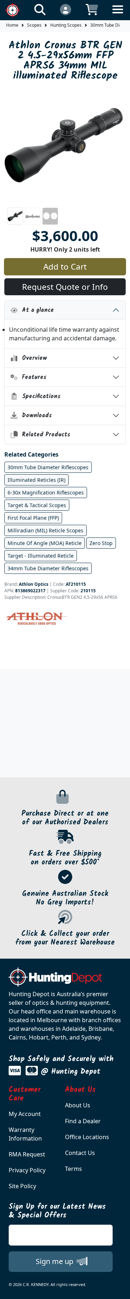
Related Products (44, 434)
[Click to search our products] (40, 9)
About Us (77, 1105)
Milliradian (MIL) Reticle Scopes (45, 530)
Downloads (35, 415)
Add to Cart (65, 266)
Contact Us (80, 1153)
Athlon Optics (33, 584)
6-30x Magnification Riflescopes (46, 492)
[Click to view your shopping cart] (91, 9)
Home (12, 25)
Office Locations (87, 1137)
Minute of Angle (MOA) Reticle (45, 543)
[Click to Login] (65, 9)
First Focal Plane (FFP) (33, 517)
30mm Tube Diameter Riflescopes (48, 467)
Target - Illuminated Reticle (41, 555)
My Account (25, 1114)
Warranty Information (25, 1134)
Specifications (39, 396)
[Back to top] (120, 1289)
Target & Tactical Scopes (37, 505)
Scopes (34, 25)
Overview (32, 358)
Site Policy (22, 1186)
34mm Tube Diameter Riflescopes (48, 568)
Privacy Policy (27, 1170)
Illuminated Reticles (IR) (36, 479)
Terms (73, 1169)
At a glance (36, 310)
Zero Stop (101, 543)
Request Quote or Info (65, 286)
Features (32, 377)
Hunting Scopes (66, 25)
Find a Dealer (83, 1121)
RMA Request (27, 1154)
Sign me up (55, 1261)
